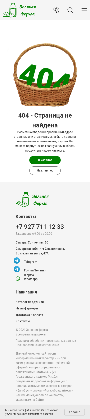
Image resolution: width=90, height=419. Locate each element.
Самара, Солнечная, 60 (32, 242)
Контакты (23, 321)
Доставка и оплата (29, 315)
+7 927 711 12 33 (40, 226)
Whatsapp (30, 279)
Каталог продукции (30, 302)
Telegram (30, 261)
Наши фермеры (27, 308)
